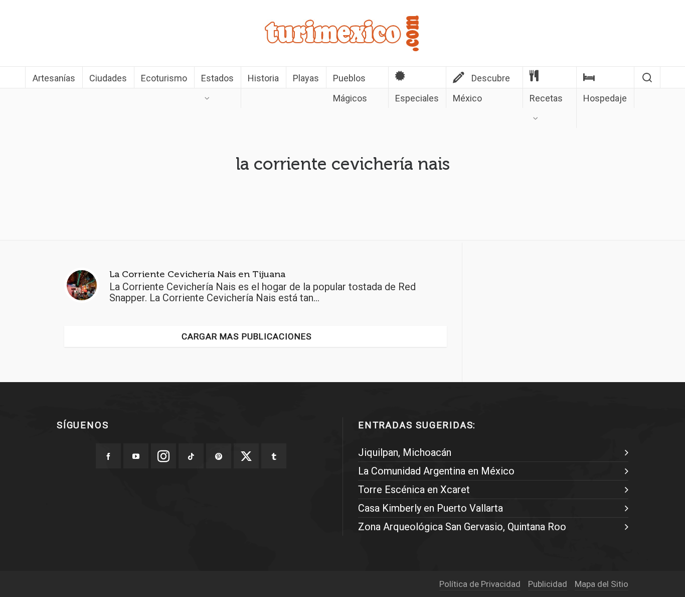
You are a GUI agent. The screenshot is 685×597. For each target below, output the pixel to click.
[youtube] (135, 455)
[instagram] (163, 455)
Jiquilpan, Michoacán (404, 452)
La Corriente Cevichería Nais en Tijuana (197, 274)
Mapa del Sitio (601, 584)
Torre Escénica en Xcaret (414, 490)
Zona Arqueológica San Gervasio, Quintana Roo (462, 527)
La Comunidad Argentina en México (436, 471)
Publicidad (547, 584)
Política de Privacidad (480, 584)
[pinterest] (218, 455)
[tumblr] (273, 455)
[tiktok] (191, 455)
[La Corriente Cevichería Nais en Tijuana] (81, 285)
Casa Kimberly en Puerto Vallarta (430, 508)
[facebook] (108, 455)
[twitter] (246, 455)
